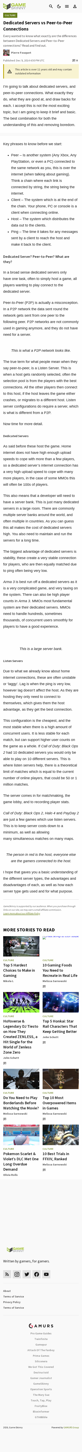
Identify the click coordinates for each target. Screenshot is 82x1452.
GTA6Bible (41, 1417)
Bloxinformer (41, 1411)
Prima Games (41, 1355)
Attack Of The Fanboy (41, 1350)
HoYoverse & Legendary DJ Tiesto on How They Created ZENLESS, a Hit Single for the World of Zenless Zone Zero (20, 1037)
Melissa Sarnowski (55, 981)
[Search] (51, 6)
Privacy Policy (11, 1302)
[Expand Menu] (67, 6)
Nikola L (8, 981)
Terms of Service (13, 1296)
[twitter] (26, 1274)
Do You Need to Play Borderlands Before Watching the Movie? (21, 1102)
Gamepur (41, 1344)
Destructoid (41, 1372)
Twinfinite (41, 1339)
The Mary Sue (41, 1395)
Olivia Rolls (10, 1175)
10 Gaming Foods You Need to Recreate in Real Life (60, 970)
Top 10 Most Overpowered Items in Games (59, 1102)
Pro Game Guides (41, 1333)
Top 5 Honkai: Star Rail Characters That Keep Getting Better (60, 1026)
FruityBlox (41, 1406)
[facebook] (36, 1274)
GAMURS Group (71, 1427)
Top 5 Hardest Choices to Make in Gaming (19, 970)
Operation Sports (41, 1389)
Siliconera (41, 1361)
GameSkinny (41, 1383)
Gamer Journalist (41, 1378)
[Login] (75, 6)
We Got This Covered (41, 1367)
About (7, 1291)
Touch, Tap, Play (41, 1400)
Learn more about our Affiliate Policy (21, 913)
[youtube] (46, 1274)
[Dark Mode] (59, 6)
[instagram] (17, 1274)
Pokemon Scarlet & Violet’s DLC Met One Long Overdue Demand (21, 1161)
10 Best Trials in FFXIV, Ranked (56, 1156)
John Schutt (11, 1058)
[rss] (7, 1274)
